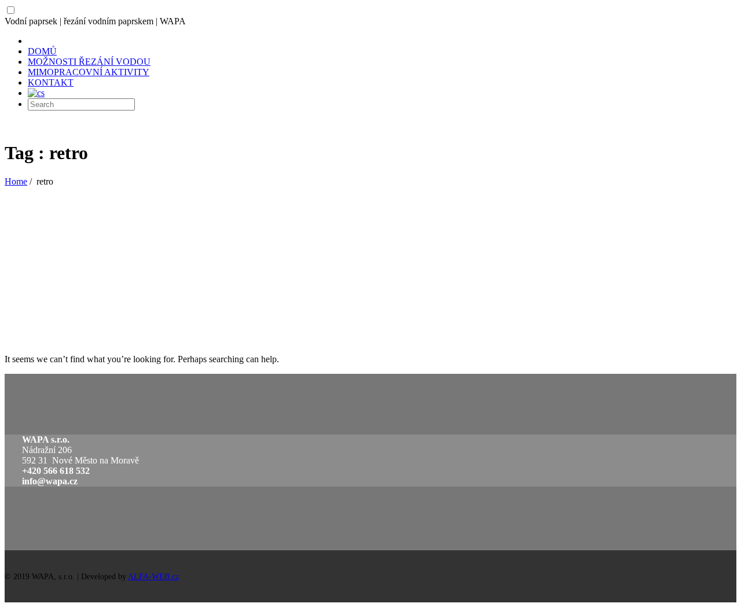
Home (16, 181)
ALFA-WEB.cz (153, 576)
